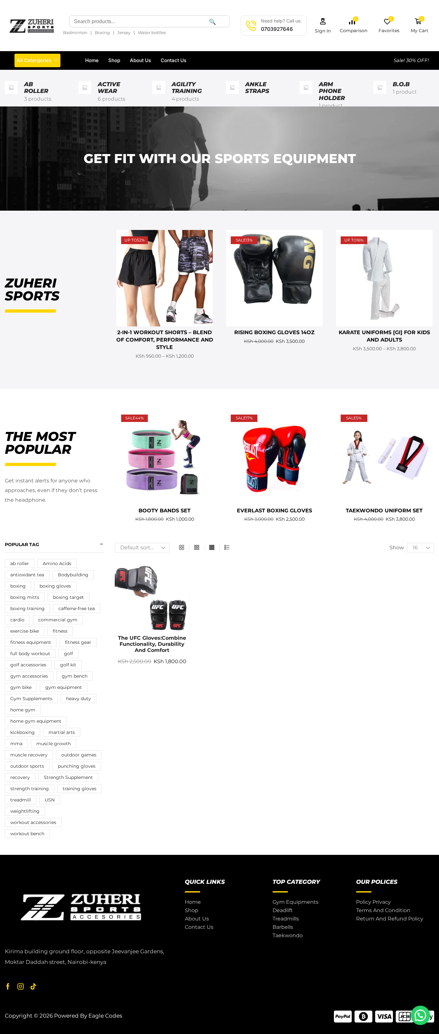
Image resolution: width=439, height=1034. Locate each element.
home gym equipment (35, 721)
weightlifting (25, 811)
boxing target (68, 597)
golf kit (68, 665)
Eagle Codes (105, 1015)
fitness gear (78, 642)
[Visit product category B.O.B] (379, 95)
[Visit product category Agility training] (158, 95)
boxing (18, 586)
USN (50, 800)
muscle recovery (29, 755)
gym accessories (29, 676)
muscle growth (53, 743)
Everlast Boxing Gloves (274, 511)
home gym (22, 710)
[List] (227, 548)
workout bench (27, 834)
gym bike (20, 687)
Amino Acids (57, 563)
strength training (29, 789)
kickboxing (22, 732)
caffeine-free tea (76, 608)
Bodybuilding (73, 575)
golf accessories (28, 665)
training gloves (79, 789)
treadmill (20, 800)
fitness (60, 631)
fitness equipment (30, 642)
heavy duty (78, 698)
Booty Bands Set (165, 511)
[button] (323, 25)
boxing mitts (24, 597)
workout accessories (33, 822)
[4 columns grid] (212, 548)
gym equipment (63, 687)
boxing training (27, 608)
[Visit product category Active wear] (84, 95)
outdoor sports (27, 766)
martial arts (62, 732)
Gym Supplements (31, 698)
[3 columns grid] (196, 548)
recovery (20, 777)
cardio (17, 620)
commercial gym (57, 620)
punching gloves (76, 766)
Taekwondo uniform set (384, 511)
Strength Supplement (68, 777)
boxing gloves (55, 586)
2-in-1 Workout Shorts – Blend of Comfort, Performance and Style (164, 339)
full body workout (30, 653)
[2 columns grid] (181, 548)
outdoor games (78, 755)
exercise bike (24, 631)
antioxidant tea (27, 575)
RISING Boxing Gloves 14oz (274, 332)
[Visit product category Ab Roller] (11, 95)
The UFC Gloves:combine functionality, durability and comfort (152, 644)
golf (68, 653)
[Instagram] (20, 986)
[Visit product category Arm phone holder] (306, 95)
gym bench (74, 676)
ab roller (19, 563)
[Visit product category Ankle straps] (232, 95)
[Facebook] (8, 986)
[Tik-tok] (33, 986)
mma (16, 743)
